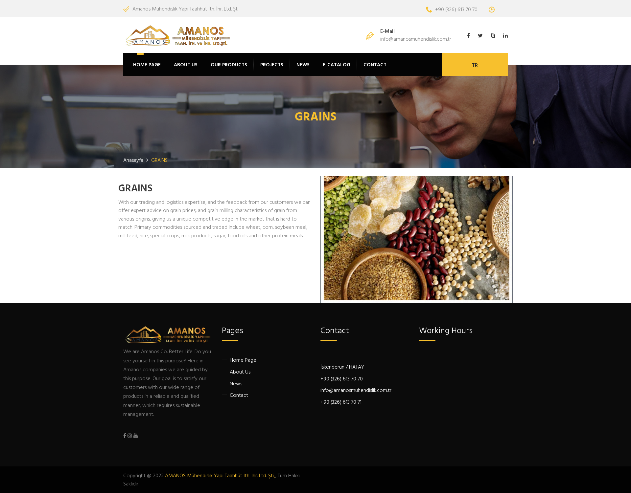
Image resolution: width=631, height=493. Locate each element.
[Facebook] (470, 36)
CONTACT (374, 64)
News (236, 383)
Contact (239, 395)
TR (475, 65)
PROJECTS (271, 64)
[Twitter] (480, 36)
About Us (240, 371)
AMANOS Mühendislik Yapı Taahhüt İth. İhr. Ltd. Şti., (220, 475)
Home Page (243, 360)
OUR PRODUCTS (229, 64)
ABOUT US (186, 64)
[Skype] (493, 36)
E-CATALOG (336, 64)
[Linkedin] (504, 36)
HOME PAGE (147, 64)
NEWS (303, 64)
